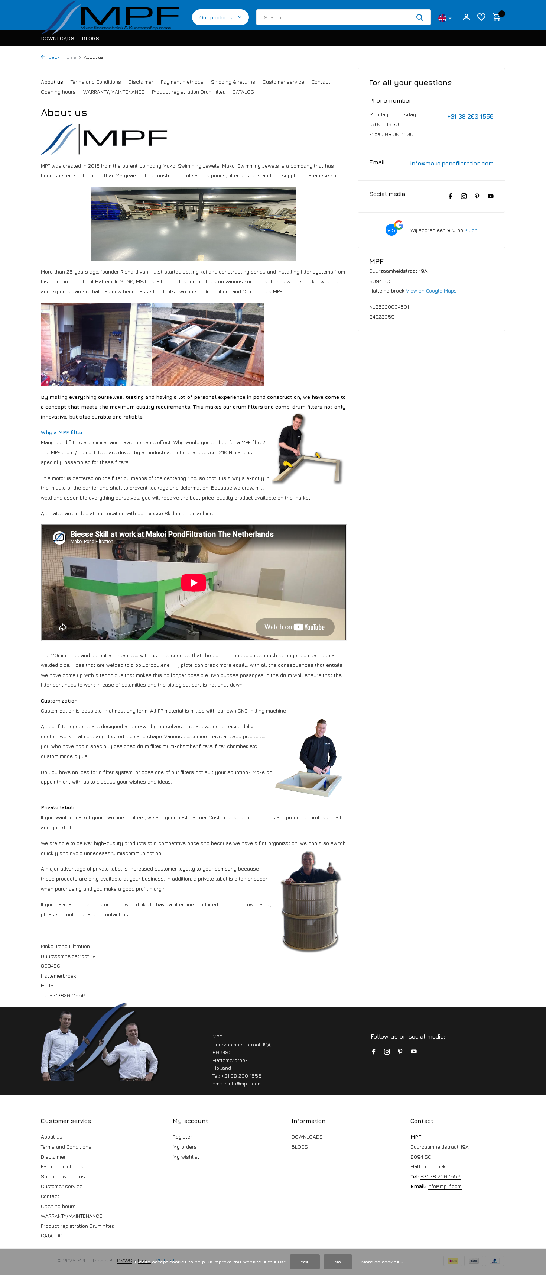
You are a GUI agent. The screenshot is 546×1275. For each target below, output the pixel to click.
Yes (305, 1262)
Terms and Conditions (96, 81)
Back (53, 57)
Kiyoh (471, 230)
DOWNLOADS (57, 38)
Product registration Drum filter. (188, 91)
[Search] (419, 17)
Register (182, 1136)
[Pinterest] (477, 196)
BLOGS (90, 38)
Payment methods (182, 81)
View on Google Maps (431, 290)
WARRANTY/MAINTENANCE (113, 91)
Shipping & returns (233, 81)
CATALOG (243, 91)
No (338, 1262)
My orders (185, 1146)
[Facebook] (451, 196)
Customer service (283, 81)
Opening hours (58, 91)
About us (52, 81)
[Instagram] (464, 196)
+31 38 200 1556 (470, 116)
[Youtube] (491, 196)
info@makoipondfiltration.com (452, 163)
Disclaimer (141, 81)
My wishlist (186, 1156)
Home (70, 57)
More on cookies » (382, 1262)
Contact (321, 81)
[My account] (466, 17)
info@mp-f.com (445, 1186)
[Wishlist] (481, 17)
